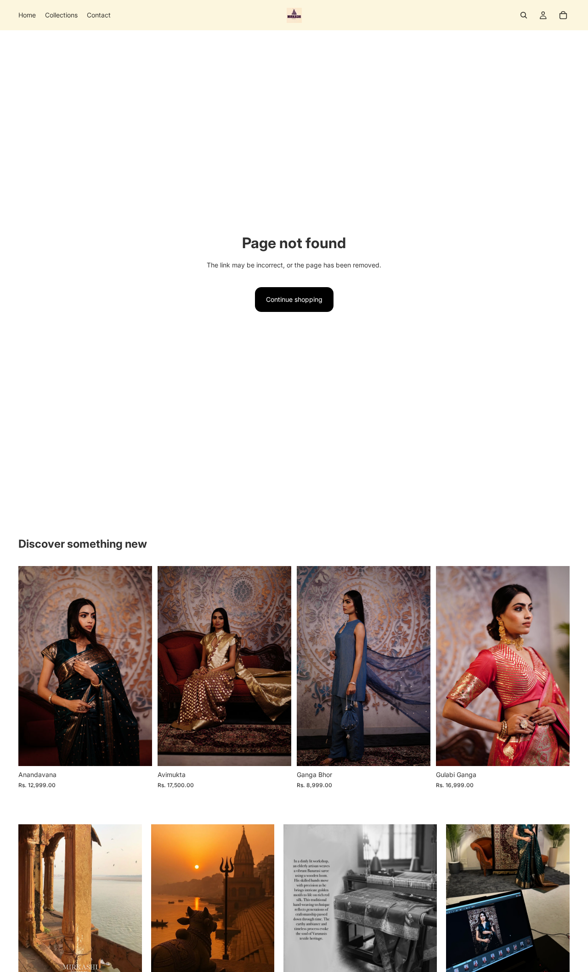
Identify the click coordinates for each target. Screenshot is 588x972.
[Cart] (563, 15)
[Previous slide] (32, 666)
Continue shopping (294, 299)
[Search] (524, 15)
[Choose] (138, 752)
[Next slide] (138, 666)
